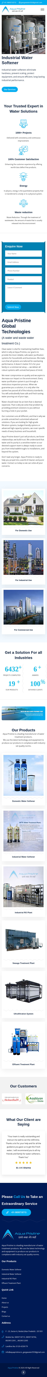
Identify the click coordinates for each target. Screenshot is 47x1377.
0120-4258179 (22, 1346)
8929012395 (23, 1340)
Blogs (4, 1311)
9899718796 (31, 1337)
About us (5, 1302)
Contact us (6, 1316)
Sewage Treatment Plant (23, 963)
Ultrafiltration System (23, 1014)
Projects (5, 1307)
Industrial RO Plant (23, 912)
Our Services (10, 93)
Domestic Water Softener (23, 801)
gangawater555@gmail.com (31, 2)
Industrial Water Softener (23, 857)
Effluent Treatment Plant (23, 1064)
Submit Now (13, 307)
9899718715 (20, 1337)
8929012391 (11, 1340)
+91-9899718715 (9, 2)
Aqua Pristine (13, 1368)
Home (4, 1298)
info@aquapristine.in (14, 1352)
